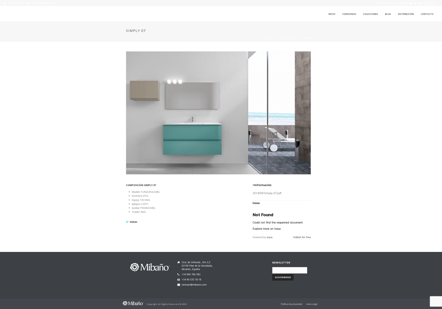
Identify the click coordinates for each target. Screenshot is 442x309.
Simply (297, 38)
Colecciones (370, 14)
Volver (133, 221)
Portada (268, 38)
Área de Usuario (388, 3)
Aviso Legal (311, 304)
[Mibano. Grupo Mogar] (133, 303)
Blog (388, 14)
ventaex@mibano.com (43, 3)
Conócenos (349, 14)
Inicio (331, 14)
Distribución (406, 14)
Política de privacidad (291, 304)
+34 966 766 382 (16, 3)
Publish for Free (302, 237)
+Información (262, 185)
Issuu (269, 237)
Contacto (427, 14)
